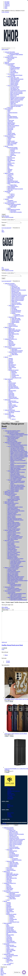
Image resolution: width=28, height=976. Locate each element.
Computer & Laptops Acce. (11, 57)
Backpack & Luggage (12, 147)
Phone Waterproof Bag (12, 186)
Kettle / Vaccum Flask (12, 142)
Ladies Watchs (13, 205)
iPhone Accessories (14, 94)
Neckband (12, 66)
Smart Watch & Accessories (13, 209)
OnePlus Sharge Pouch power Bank (12, 645)
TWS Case (12, 70)
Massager (9, 164)
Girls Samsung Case (14, 89)
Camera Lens (10, 174)
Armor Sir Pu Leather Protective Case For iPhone (16, 733)
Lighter (9, 161)
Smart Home (10, 129)
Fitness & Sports (11, 157)
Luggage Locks (11, 163)
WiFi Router (10, 55)
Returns (9, 814)
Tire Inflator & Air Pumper (16, 75)
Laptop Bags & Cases (15, 152)
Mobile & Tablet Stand (12, 181)
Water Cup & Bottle (11, 143)
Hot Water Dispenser (12, 116)
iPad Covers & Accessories (16, 93)
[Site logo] (11, 46)
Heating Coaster (11, 141)
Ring (8, 168)
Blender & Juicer (11, 137)
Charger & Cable (11, 76)
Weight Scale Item (11, 134)
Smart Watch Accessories (16, 212)
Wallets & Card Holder (15, 106)
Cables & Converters (15, 80)
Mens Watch (13, 206)
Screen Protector (11, 187)
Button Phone (13, 185)
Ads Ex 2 (12, 195)
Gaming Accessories (13, 326)
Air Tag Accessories (14, 86)
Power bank (10, 107)
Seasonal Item (8, 191)
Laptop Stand (11, 345)
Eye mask (9, 156)
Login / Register (7, 964)
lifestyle (6, 146)
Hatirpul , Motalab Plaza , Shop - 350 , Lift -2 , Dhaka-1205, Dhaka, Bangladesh (11, 795)
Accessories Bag (14, 148)
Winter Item (10, 197)
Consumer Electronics (12, 112)
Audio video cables (14, 77)
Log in (3, 225)
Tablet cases (13, 103)
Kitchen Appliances (9, 135)
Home (3, 602)
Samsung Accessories (15, 101)
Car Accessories (11, 73)
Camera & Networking (10, 52)
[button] (4, 642)
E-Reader (9, 175)
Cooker (9, 139)
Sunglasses (9, 169)
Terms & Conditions (9, 816)
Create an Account (9, 217)
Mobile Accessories (9, 173)
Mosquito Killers (11, 123)
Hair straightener (11, 160)
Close (3, 649)
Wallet (8, 172)
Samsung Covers (14, 102)
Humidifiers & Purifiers (12, 117)
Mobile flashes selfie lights (13, 182)
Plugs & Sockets (11, 126)
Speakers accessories (12, 201)
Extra (8, 192)
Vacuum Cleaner (11, 133)
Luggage (12, 154)
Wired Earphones (14, 72)
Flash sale (7, 62)
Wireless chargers (14, 84)
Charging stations (14, 82)
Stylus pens (10, 190)
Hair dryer (9, 159)
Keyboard (9, 59)
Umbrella (9, 132)
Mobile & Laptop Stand (13, 331)
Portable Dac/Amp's (14, 68)
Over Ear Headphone (15, 67)
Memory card (10, 178)
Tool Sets (9, 130)
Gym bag (12, 151)
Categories (4, 428)
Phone (8, 183)
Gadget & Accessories (10, 63)
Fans (8, 113)
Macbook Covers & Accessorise (17, 97)
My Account (10, 805)
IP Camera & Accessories (13, 53)
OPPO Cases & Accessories (16, 99)
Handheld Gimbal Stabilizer (16, 54)
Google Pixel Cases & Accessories (18, 90)
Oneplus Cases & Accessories (17, 98)
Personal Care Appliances (13, 125)
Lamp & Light (10, 120)
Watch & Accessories (9, 203)
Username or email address (8, 219)
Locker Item (10, 121)
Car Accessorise (12, 324)
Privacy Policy (10, 812)
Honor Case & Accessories (16, 92)
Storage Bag (13, 155)
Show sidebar (5, 607)
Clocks (9, 208)
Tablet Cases (14, 301)
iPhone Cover (13, 95)
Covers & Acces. (12, 284)
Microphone (10, 179)
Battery (9, 110)
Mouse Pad (11, 342)
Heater (8, 115)
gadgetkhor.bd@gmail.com (13, 791)
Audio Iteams (10, 64)
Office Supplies (10, 124)
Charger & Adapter (14, 81)
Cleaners (9, 138)
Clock (8, 111)
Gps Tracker (10, 177)
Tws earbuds (13, 71)
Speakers (7, 199)
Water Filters (10, 144)
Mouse (8, 61)
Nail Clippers (10, 165)
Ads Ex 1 (12, 194)
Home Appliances (9, 108)
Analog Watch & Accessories (14, 204)
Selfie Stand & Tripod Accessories (15, 188)
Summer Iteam (10, 196)
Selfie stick (10, 335)
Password (4, 222)
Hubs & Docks (10, 58)
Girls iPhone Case (14, 88)
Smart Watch (13, 210)
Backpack (12, 150)
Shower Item (10, 128)
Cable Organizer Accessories (16, 79)
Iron (8, 119)
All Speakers (10, 200)
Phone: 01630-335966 (10, 789)
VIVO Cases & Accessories (16, 104)
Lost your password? (6, 227)
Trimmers (9, 170)
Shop (8, 807)
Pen (8, 166)
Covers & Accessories (12, 85)
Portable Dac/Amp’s (16, 311)
